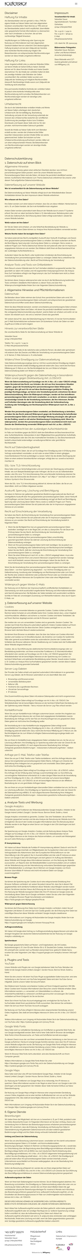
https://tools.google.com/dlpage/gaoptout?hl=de (24, 900)
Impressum (71, 1236)
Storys (32, 1244)
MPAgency (46, 1252)
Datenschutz (61, 1236)
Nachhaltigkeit (35, 1241)
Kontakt (59, 1239)
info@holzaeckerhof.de (63, 39)
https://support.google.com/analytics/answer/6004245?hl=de (29, 923)
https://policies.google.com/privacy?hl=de (37, 1022)
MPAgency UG (63, 65)
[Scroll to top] (77, 1250)
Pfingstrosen (35, 1236)
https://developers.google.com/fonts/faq (21, 1063)
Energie (33, 1239)
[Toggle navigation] (76, 4)
